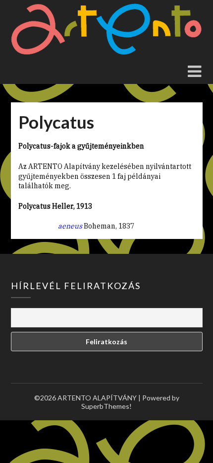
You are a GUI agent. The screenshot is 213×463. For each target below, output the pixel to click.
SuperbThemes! (106, 406)
